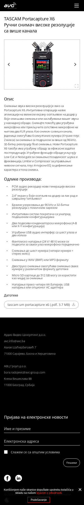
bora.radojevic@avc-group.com (24, 372)
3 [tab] (42, 86)
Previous (9, 64)
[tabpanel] (42, 64)
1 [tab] (37, 86)
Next (74, 64)
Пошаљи (71, 462)
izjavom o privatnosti (49, 492)
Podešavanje (39, 499)
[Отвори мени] (76, 5)
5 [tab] (46, 86)
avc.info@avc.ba (14, 341)
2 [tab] (39, 86)
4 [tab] (44, 86)
